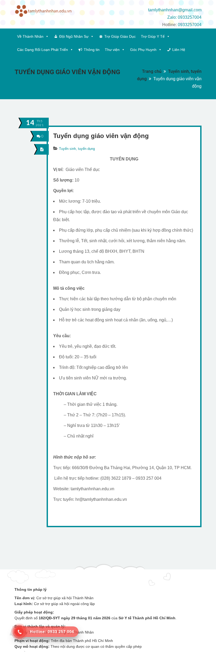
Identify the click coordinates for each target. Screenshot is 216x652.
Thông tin (92, 49)
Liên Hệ (178, 49)
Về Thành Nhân (30, 36)
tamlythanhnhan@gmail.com (175, 10)
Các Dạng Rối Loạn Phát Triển (42, 49)
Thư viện (112, 49)
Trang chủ (151, 71)
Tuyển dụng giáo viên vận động (101, 135)
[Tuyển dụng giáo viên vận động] (42, 149)
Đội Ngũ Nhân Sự (74, 36)
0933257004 (190, 24)
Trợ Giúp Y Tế (153, 36)
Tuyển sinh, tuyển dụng (77, 149)
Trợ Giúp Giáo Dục (120, 36)
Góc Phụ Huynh (143, 49)
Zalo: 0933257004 (184, 17)
